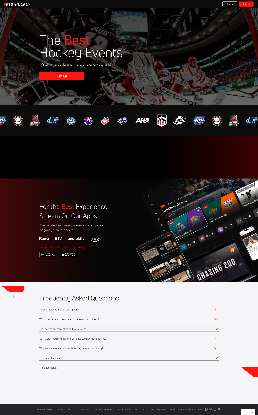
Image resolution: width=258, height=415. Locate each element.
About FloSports (82, 409)
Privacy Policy (124, 409)
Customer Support (44, 409)
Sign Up (246, 4)
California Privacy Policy (103, 409)
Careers (60, 409)
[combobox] (248, 412)
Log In (230, 4)
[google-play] (47, 262)
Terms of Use (140, 409)
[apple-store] (68, 262)
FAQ (69, 409)
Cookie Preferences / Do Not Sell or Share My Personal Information (176, 409)
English (246, 412)
